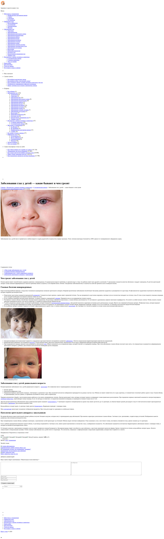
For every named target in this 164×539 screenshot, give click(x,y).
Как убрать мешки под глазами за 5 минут (20, 149)
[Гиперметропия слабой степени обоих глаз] (8, 446)
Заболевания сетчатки (14, 41)
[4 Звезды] (23, 437)
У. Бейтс (10, 17)
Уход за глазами (12, 61)
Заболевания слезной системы (16, 44)
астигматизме (7, 409)
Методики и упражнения (11, 14)
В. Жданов (11, 18)
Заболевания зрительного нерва (17, 34)
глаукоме (57, 298)
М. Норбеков (11, 20)
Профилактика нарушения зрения (17, 15)
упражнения (12, 440)
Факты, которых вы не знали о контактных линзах (22, 85)
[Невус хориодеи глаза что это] (7, 452)
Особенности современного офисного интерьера (22, 84)
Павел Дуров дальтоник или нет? (17, 154)
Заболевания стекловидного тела (17, 46)
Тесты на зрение (9, 66)
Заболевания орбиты (14, 37)
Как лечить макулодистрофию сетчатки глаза (21, 152)
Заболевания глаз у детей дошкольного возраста (18, 273)
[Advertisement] (52, 253)
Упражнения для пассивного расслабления (13, 450)
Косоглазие (11, 49)
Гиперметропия (12, 26)
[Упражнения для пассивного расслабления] (16, 449)
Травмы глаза (11, 55)
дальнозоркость (52, 401)
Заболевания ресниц (13, 38)
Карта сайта (7, 63)
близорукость (38, 406)
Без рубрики (11, 91)
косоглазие (72, 306)
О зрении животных (13, 60)
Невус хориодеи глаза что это (9, 454)
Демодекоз (11, 31)
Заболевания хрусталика (15, 47)
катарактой (36, 295)
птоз (45, 344)
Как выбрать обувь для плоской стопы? (19, 81)
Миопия (10, 27)
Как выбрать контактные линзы (17, 79)
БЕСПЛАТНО (8, 64)
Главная (3, 187)
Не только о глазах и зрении (12, 67)
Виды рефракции (13, 23)
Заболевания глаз (9, 29)
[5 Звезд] (29, 437)
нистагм (32, 342)
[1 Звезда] (4, 437)
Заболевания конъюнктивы (15, 35)
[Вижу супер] (16, 5)
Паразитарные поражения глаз (16, 54)
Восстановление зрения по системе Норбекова (21, 156)
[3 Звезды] (16, 437)
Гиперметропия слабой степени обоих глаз (13, 447)
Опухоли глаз (11, 52)
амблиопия (11, 403)
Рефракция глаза (9, 21)
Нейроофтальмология (14, 51)
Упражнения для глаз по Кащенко (17, 151)
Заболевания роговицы (14, 40)
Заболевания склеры (13, 43)
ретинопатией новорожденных (61, 303)
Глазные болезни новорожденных (14, 271)
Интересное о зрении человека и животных (17, 57)
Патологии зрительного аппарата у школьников (18, 274)
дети (6, 440)
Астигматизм (11, 24)
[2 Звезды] (10, 437)
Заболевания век (12, 32)
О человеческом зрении (14, 58)
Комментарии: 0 (19, 189)
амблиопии (69, 341)
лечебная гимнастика (7, 399)
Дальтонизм (14, 94)
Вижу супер (4, 531)
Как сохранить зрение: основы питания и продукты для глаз (25, 82)
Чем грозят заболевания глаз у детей (15, 270)
